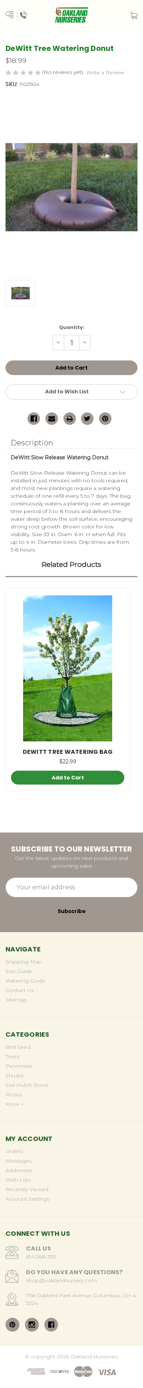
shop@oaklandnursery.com (61, 1280)
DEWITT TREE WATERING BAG (68, 752)
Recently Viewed (27, 1189)
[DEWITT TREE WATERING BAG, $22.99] (67, 668)
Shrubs (14, 1075)
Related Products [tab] (71, 564)
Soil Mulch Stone (27, 1085)
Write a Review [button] (105, 72)
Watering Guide (25, 980)
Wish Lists (18, 1179)
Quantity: (71, 327)
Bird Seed (18, 1047)
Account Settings (28, 1199)
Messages (19, 1160)
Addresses (19, 1170)
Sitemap (16, 999)
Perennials (19, 1066)
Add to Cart (68, 777)
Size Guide (19, 971)
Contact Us (20, 990)
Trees (12, 1056)
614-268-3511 (41, 1256)
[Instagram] (32, 1325)
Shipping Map (24, 961)
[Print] (69, 418)
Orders (14, 1151)
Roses (14, 1094)
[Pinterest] (105, 418)
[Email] (51, 418)
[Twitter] (87, 418)
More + (15, 1104)
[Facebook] (33, 418)
